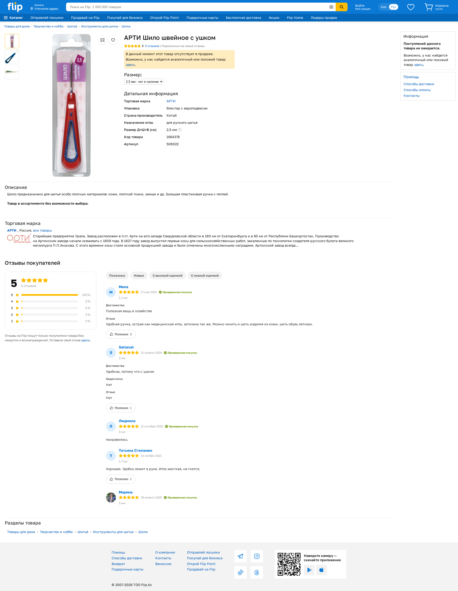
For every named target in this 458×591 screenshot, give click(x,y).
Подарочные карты (202, 18)
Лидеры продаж (324, 18)
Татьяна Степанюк (135, 450)
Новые (139, 275)
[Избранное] (411, 7)
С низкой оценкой (205, 275)
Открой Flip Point (164, 18)
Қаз (383, 7)
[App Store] (321, 570)
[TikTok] (240, 572)
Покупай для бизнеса (125, 18)
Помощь (118, 552)
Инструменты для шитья (99, 26)
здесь (130, 64)
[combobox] (201, 7)
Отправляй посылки (47, 18)
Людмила (127, 421)
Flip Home (295, 18)
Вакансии (163, 564)
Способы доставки (419, 84)
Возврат (118, 564)
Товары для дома (17, 26)
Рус (393, 7)
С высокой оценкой (167, 275)
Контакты (412, 95)
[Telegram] (240, 556)
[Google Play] (309, 570)
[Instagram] (256, 556)
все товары (42, 230)
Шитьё (72, 26)
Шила (126, 26)
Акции (274, 18)
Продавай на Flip (85, 18)
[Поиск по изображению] (331, 7)
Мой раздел (362, 8)
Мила (123, 287)
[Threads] (256, 572)
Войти (359, 5)
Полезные (117, 275)
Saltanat (126, 347)
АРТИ (171, 101)
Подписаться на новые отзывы (183, 46)
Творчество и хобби (48, 26)
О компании (165, 552)
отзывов (152, 46)
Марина (126, 492)
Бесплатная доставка (243, 18)
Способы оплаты (417, 90)
